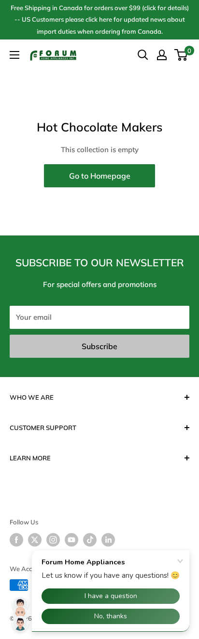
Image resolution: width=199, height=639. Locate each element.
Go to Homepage (99, 176)
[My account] (162, 55)
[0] (181, 55)
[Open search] (143, 55)
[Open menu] (14, 55)
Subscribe (99, 346)
